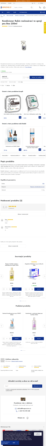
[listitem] (12, 107)
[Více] (42, 12)
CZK (34, 3)
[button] (2, 107)
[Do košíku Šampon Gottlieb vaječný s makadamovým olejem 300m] (17, 289)
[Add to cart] (20, 117)
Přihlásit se (37, 386)
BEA (22, 82)
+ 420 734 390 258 (40, 7)
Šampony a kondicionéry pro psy (37, 187)
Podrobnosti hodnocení (17, 26)
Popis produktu (5, 155)
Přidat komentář (13, 246)
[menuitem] (3, 12)
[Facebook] (27, 418)
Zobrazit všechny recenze (17, 361)
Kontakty (9, 3)
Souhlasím (38, 434)
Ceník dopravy (3, 3)
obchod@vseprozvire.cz (24, 408)
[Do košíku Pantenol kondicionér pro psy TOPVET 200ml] (17, 338)
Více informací (28, 67)
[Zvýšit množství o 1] (28, 77)
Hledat (31, 7)
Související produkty (32, 155)
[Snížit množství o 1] (24, 77)
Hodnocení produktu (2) (15, 155)
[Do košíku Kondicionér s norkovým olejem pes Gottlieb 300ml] (39, 338)
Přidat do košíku (37, 77)
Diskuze (24, 155)
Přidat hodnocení (23, 214)
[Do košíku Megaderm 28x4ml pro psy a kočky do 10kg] (39, 289)
